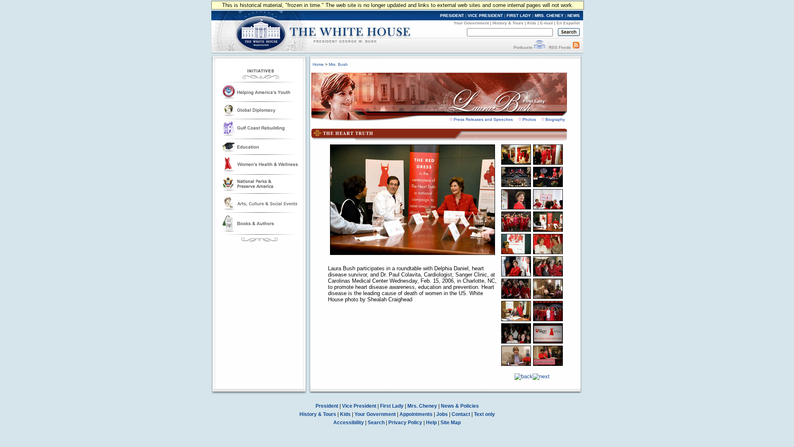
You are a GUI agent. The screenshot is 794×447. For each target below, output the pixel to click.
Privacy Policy (405, 422)
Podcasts (523, 47)
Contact (461, 414)
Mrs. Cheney (422, 406)
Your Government (471, 23)
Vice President (359, 406)
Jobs (442, 414)
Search (376, 422)
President (327, 406)
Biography (555, 119)
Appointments (416, 414)
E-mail (546, 23)
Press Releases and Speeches (483, 119)
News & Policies (460, 406)
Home (318, 64)
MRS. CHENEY (549, 15)
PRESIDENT (452, 15)
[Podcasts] (539, 47)
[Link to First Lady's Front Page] (445, 94)
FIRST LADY (519, 15)
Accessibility (348, 422)
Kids (531, 23)
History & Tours (508, 23)
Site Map (450, 422)
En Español (568, 23)
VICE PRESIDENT (485, 15)
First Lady (392, 406)
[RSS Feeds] (576, 47)
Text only (484, 414)
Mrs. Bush (338, 64)
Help (431, 422)
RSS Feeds (560, 47)
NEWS (573, 15)
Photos (529, 119)
